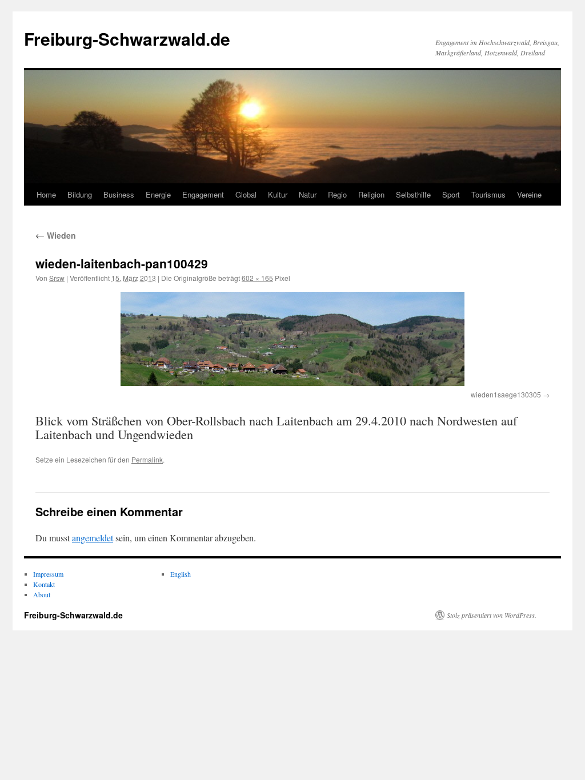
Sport (451, 194)
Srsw (57, 278)
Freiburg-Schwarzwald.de (127, 38)
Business (118, 194)
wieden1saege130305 (506, 394)
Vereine (529, 194)
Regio (337, 194)
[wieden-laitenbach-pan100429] (292, 339)
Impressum (48, 573)
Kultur (277, 194)
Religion (371, 194)
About (41, 594)
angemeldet (92, 538)
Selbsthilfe (413, 194)
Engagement (203, 194)
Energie (158, 194)
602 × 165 (257, 278)
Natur (307, 194)
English (180, 573)
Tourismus (488, 194)
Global (246, 194)
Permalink (147, 459)
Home (46, 194)
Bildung (79, 194)
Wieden (55, 235)
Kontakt (44, 584)
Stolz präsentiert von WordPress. (491, 615)
